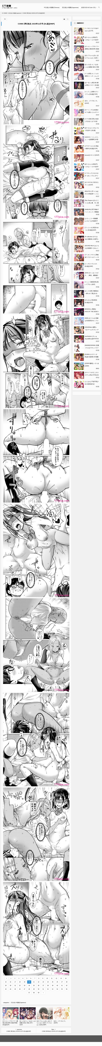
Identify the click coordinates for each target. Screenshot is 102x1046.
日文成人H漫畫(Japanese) (70, 7)
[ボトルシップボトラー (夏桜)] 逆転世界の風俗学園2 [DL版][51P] (10, 1022)
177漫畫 (6, 5)
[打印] (64, 19)
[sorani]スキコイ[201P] (92, 155)
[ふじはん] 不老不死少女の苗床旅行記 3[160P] (92, 384)
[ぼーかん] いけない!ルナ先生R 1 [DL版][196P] (92, 130)
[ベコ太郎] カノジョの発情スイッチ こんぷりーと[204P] (92, 76)
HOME (5, 13)
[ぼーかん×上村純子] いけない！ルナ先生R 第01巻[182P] (91, 40)
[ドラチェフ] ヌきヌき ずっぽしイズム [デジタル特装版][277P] (92, 175)
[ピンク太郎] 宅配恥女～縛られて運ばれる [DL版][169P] (92, 293)
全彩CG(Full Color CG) (88, 7)
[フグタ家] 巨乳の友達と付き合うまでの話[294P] (92, 121)
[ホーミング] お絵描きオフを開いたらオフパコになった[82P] (92, 112)
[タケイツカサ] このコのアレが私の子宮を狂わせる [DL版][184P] (92, 375)
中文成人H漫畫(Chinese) (51, 7)
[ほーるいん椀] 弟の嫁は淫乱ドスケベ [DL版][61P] (92, 85)
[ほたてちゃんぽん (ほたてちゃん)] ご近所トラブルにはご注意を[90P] (44, 1022)
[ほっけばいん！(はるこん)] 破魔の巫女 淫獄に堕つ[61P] (27, 1022)
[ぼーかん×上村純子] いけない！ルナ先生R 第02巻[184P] (91, 166)
